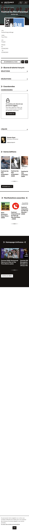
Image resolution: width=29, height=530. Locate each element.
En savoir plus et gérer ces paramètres (10, 524)
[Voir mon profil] (26, 2)
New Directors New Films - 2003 (5, 215)
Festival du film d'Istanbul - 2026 (5, 173)
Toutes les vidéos (7, 275)
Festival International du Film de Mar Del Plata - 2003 (15, 215)
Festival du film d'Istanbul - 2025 (15, 173)
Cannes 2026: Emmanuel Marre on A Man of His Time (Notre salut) (9, 262)
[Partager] (22, 61)
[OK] (14, 527)
